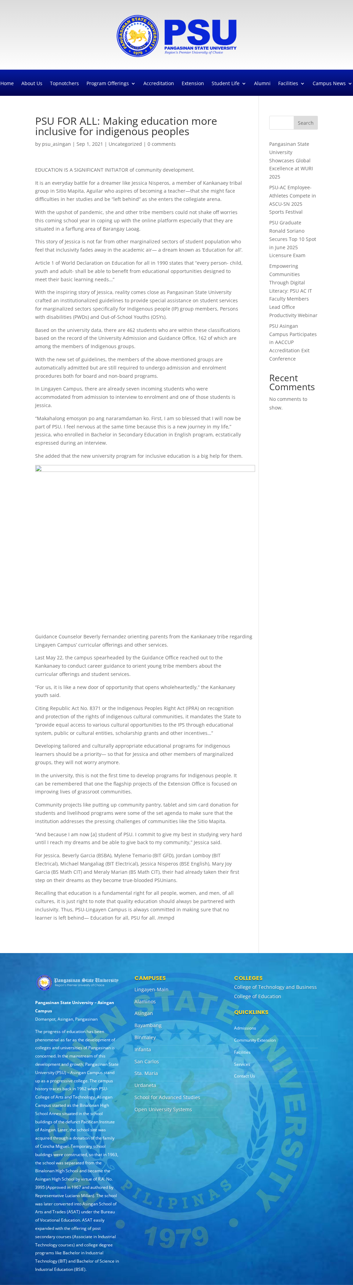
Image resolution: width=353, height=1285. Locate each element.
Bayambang (148, 1025)
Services (242, 1064)
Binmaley (145, 1037)
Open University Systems (163, 1109)
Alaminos (145, 1001)
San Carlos (146, 1061)
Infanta (142, 1049)
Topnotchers (64, 84)
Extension (193, 84)
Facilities (288, 84)
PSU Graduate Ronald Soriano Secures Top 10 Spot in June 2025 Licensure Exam (292, 239)
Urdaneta (145, 1085)
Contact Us (244, 1076)
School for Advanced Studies (167, 1097)
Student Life (226, 84)
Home (7, 84)
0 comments (162, 144)
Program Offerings (108, 84)
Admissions (245, 1028)
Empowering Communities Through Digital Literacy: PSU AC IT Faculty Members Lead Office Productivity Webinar (293, 290)
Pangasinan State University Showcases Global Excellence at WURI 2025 (291, 160)
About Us (31, 84)
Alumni (262, 84)
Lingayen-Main (151, 989)
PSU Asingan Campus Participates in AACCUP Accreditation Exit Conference (293, 342)
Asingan (143, 1013)
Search (306, 123)
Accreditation (158, 84)
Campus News (329, 84)
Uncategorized (125, 144)
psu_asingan (56, 144)
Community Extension (255, 1040)
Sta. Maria (146, 1073)
